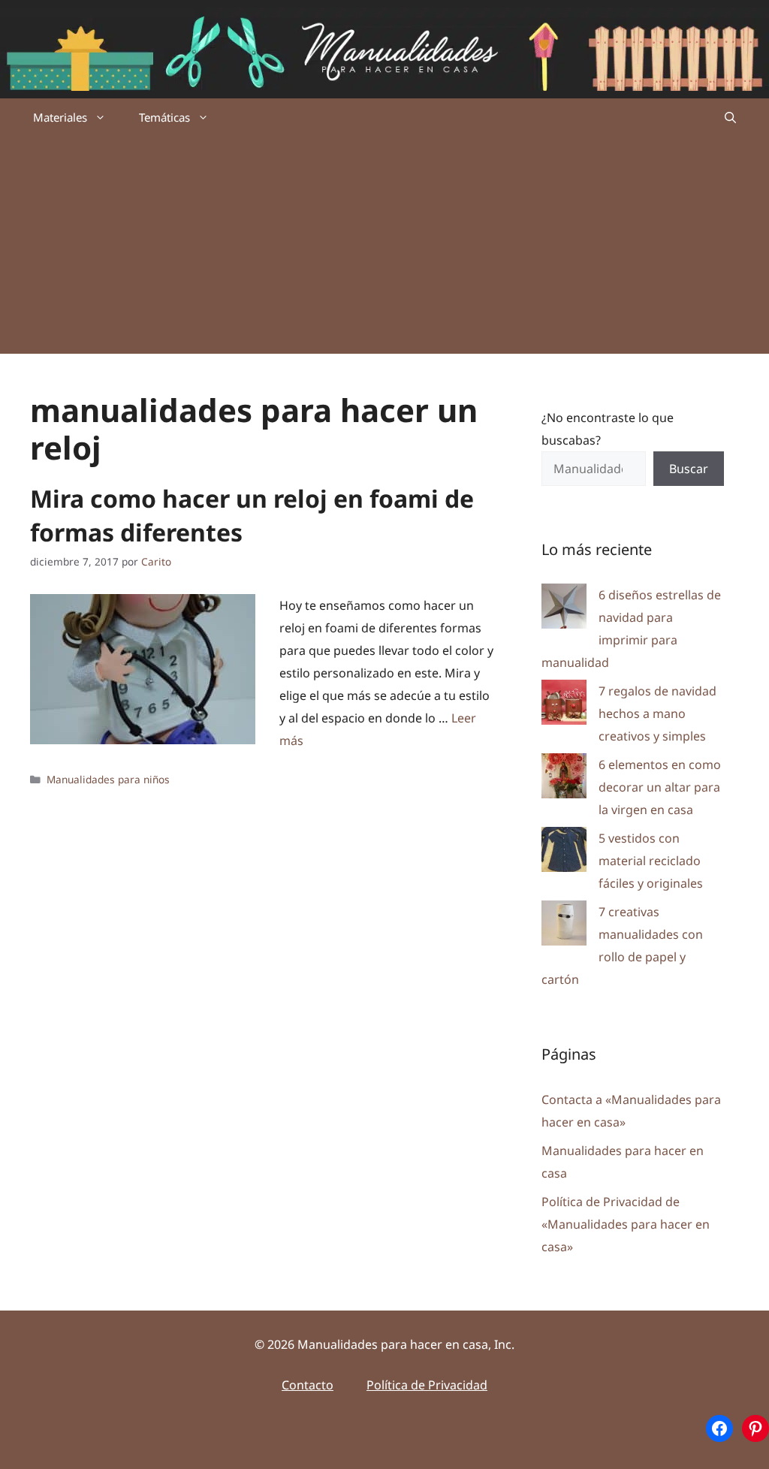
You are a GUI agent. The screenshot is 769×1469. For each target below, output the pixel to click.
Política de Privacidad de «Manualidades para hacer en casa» (625, 1224)
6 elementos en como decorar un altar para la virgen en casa (660, 787)
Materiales (60, 117)
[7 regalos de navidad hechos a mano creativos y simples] (564, 705)
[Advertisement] (384, 248)
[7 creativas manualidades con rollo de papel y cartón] (564, 926)
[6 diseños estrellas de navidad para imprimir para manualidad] (564, 609)
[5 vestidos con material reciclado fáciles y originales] (564, 853)
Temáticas (164, 117)
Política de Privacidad (426, 1385)
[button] (730, 117)
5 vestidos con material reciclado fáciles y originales (651, 860)
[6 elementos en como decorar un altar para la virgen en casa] (564, 779)
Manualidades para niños (108, 779)
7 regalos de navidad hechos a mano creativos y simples (657, 713)
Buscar (688, 468)
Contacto (307, 1385)
